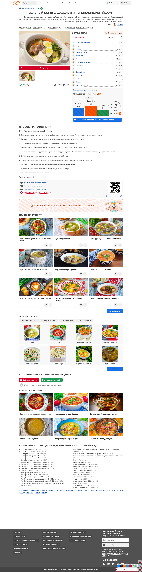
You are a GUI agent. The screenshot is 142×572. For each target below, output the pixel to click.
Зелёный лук (80, 72)
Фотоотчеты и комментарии (80, 536)
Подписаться (116, 545)
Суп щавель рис (67, 320)
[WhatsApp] (133, 566)
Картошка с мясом (110, 342)
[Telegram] (136, 566)
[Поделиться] (140, 566)
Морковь (79, 75)
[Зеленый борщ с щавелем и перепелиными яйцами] (27, 76)
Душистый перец (82, 52)
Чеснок (78, 49)
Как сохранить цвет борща (66, 414)
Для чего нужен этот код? (114, 196)
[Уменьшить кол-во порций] (122, 39)
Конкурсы (78, 3)
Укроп (78, 69)
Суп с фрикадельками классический (105, 239)
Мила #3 (120, 24)
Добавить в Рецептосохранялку (35, 183)
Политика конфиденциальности (26, 540)
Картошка (79, 56)
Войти (126, 3)
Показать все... (114, 369)
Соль (78, 78)
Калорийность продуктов (84, 27)
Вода (78, 46)
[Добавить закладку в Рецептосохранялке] (63, 85)
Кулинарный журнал (51, 544)
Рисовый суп (58, 364)
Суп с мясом (110, 364)
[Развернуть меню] (140, 570)
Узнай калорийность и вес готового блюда (98, 119)
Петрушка (79, 65)
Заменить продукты (79, 37)
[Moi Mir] (127, 566)
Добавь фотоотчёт (30, 380)
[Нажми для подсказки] (99, 94)
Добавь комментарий (54, 27)
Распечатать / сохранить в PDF (35, 189)
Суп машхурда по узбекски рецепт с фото (35, 240)
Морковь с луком (84, 342)
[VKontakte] (118, 566)
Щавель (79, 82)
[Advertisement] (44, 101)
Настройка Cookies (21, 548)
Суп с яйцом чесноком (48, 320)
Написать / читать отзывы (33, 186)
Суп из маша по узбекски (100, 269)
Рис (77, 59)
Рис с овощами (32, 364)
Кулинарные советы (51, 536)
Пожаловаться (26, 27)
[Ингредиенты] (140, 561)
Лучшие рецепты (49, 532)
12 (24, 85)
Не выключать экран (115, 33)
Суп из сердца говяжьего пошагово (105, 298)
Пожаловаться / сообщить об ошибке (37, 192)
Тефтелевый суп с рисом (66, 269)
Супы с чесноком (84, 320)
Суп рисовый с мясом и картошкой (35, 298)
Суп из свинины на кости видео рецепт (68, 299)
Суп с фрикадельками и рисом (33, 269)
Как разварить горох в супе (66, 439)
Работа (71, 3)
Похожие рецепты (39, 27)
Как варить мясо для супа (101, 439)
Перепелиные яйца (83, 62)
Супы (32, 342)
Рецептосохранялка (53, 3)
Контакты (17, 552)
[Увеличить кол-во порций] (122, 36)
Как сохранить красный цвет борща (35, 414)
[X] (121, 566)
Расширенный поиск (78, 532)
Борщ (58, 342)
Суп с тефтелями (62, 239)
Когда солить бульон (29, 439)
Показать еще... (114, 311)
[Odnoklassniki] (124, 566)
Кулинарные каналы (78, 540)
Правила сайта (19, 536)
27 (68, 85)
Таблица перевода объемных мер (85, 90)
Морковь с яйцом (28, 320)
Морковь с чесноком (84, 364)
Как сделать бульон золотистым (104, 414)
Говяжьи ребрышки (83, 42)
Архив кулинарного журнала (54, 548)
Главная (17, 532)
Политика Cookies (21, 544)
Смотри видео (45, 68)
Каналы (64, 3)
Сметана (79, 85)
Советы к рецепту (69, 27)
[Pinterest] (130, 566)
